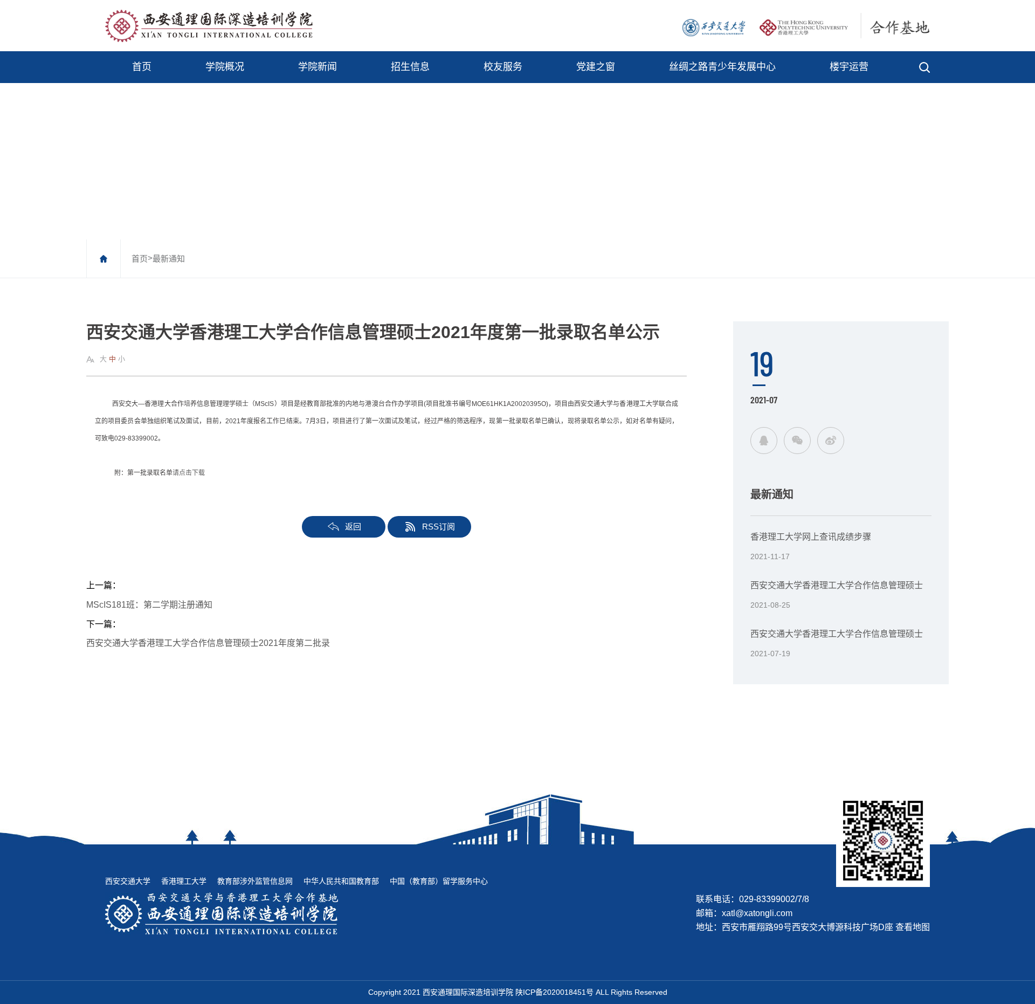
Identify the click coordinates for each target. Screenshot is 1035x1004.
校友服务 (503, 66)
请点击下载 (188, 473)
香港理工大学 (183, 881)
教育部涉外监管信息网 (255, 881)
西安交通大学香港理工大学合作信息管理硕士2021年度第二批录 (208, 643)
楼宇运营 (849, 66)
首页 (141, 66)
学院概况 (224, 66)
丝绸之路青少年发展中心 (722, 66)
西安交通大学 (127, 881)
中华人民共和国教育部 (341, 881)
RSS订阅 (438, 526)
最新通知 (169, 258)
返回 (353, 526)
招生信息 (410, 66)
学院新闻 (317, 66)
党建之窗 (595, 66)
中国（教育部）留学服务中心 (439, 881)
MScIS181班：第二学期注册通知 (149, 604)
